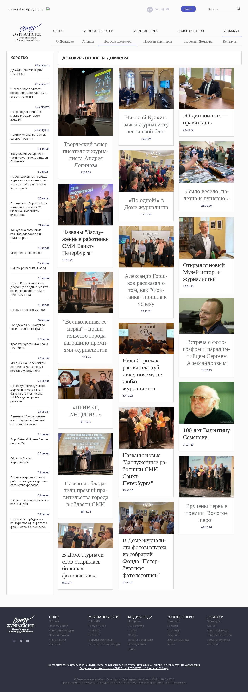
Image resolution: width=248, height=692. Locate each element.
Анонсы (88, 41)
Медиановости (98, 31)
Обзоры (133, 635)
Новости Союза (58, 625)
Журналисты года (178, 639)
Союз (58, 31)
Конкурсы (95, 630)
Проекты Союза (59, 635)
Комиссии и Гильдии (61, 630)
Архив (171, 644)
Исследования (137, 644)
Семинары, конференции (104, 644)
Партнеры (173, 630)
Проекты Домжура (198, 41)
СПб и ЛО (94, 621)
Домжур (232, 31)
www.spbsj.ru (192, 665)
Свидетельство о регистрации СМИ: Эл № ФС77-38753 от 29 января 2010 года (124, 668)
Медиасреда (145, 31)
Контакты (230, 41)
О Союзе (54, 621)
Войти (188, 9)
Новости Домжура (117, 41)
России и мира (97, 625)
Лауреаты (173, 635)
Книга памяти (57, 639)
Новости (172, 625)
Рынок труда (136, 625)
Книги (131, 649)
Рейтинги (94, 635)
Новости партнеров (157, 41)
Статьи (132, 630)
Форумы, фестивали (101, 639)
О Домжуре (65, 41)
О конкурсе (174, 621)
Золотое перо (191, 31)
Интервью (134, 621)
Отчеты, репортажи (140, 639)
